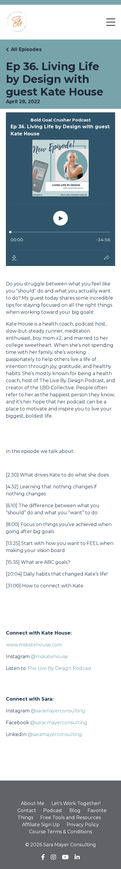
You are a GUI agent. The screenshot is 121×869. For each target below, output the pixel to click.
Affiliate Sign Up (41, 824)
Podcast (52, 810)
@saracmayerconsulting (58, 722)
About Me (32, 803)
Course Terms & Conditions (60, 831)
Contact (26, 810)
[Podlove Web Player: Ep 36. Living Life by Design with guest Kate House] (60, 189)
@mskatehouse (50, 656)
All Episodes (26, 49)
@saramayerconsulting (58, 711)
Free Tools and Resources (70, 817)
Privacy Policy (83, 824)
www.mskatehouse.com (34, 645)
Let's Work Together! (75, 803)
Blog (74, 810)
